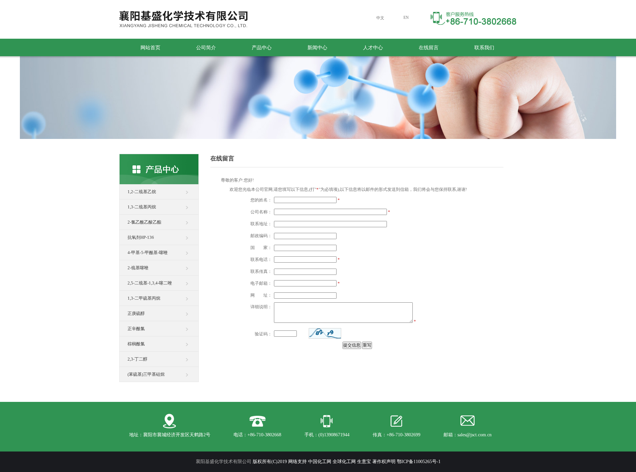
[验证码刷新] (325, 333)
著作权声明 (384, 461)
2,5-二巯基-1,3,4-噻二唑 (150, 282)
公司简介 (206, 47)
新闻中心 (317, 47)
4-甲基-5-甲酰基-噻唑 (148, 252)
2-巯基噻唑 (138, 267)
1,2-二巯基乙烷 (142, 191)
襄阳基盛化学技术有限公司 (223, 461)
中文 (380, 18)
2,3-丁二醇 (137, 359)
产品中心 (262, 47)
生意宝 (364, 461)
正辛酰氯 (136, 328)
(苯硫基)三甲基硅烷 (146, 374)
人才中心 (373, 47)
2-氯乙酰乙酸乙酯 (144, 222)
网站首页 (150, 47)
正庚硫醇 (136, 313)
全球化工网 (344, 461)
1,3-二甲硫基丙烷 (144, 298)
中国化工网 (319, 461)
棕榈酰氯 (136, 343)
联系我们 (484, 47)
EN (406, 17)
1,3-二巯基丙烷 (142, 206)
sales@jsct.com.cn (474, 434)
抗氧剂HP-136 (141, 237)
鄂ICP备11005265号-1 (419, 461)
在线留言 (429, 47)
